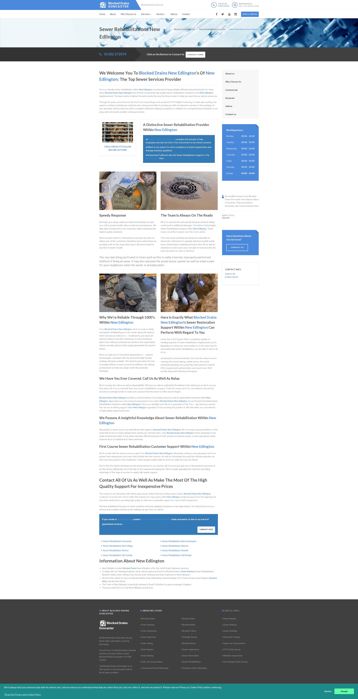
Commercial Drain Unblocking (154, 668)
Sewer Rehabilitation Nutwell (175, 550)
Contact (186, 14)
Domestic (230, 98)
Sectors (160, 14)
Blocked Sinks (188, 618)
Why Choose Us (128, 14)
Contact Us (205, 529)
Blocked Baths (188, 625)
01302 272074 (223, 6)
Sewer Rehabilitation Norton (116, 550)
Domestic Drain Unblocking (194, 668)
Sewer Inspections (190, 649)
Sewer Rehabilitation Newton (175, 546)
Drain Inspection (148, 637)
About (113, 14)
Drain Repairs (147, 649)
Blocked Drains (130, 568)
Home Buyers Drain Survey (235, 662)
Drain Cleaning (147, 625)
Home (102, 14)
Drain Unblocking (148, 631)
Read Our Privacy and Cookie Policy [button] (22, 694)
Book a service (250, 14)
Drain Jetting (147, 643)
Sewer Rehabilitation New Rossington (179, 541)
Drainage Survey (189, 637)
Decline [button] (328, 691)
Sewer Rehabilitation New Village (118, 546)
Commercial (231, 90)
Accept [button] (344, 691)
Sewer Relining (187, 571)
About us (229, 73)
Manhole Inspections (232, 655)
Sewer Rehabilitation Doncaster (117, 541)
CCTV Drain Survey (232, 649)
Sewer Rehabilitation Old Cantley (117, 555)
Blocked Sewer (189, 643)
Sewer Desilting (230, 631)
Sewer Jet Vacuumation (234, 643)
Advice (174, 14)
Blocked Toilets (189, 631)
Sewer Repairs (229, 618)
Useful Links (231, 610)
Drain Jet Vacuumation (151, 662)
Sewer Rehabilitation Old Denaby (177, 555)
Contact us (230, 114)
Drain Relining (147, 655)
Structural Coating (231, 637)
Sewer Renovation (190, 655)
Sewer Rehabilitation (191, 662)
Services (145, 14)
